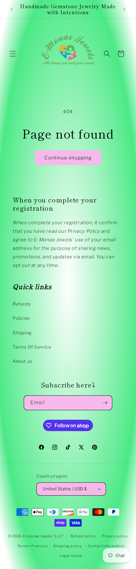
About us (22, 361)
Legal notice (71, 556)
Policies (21, 318)
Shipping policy (67, 546)
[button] (13, 54)
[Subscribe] (105, 402)
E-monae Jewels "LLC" (43, 536)
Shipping (22, 332)
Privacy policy (115, 536)
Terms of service (32, 546)
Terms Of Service (32, 346)
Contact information (106, 546)
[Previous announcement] (12, 9)
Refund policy (83, 536)
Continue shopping (68, 158)
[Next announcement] (124, 9)
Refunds (22, 303)
